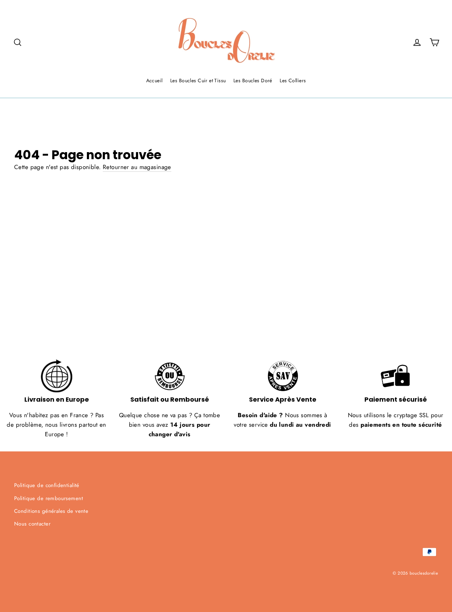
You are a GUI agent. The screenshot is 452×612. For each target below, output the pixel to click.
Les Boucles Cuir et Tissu (198, 80)
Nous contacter (32, 524)
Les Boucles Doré (252, 80)
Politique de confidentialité (46, 485)
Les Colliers (293, 80)
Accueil (154, 80)
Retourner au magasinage (137, 167)
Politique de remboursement (48, 498)
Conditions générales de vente (51, 511)
